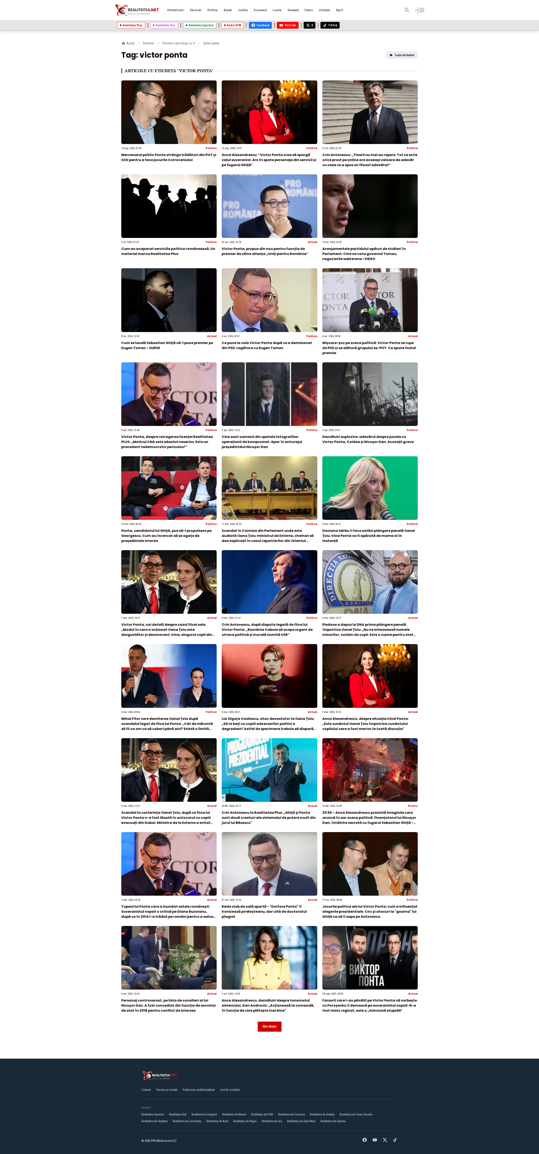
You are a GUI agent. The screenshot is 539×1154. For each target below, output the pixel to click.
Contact (146, 1089)
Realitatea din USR (262, 1114)
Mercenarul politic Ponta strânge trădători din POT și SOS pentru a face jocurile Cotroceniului (168, 157)
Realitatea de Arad (217, 1121)
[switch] (419, 10)
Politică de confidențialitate (199, 1089)
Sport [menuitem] (339, 10)
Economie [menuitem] (260, 10)
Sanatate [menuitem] (293, 10)
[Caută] (407, 10)
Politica (211, 148)
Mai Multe (269, 1027)
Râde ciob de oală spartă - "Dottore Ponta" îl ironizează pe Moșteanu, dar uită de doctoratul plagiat (264, 911)
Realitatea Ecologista (204, 1114)
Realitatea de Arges (245, 1121)
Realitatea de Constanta (187, 1121)
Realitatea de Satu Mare (301, 1121)
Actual (312, 242)
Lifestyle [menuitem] (324, 10)
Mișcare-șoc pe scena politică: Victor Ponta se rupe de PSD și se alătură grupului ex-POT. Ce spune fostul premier (369, 347)
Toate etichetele (404, 55)
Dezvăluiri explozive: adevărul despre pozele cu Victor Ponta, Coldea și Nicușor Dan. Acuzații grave (368, 439)
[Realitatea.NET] (137, 10)
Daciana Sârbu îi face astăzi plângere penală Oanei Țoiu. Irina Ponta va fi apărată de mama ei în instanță (368, 535)
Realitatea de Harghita (154, 1121)
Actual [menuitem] (228, 10)
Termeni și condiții (166, 1089)
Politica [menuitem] (212, 10)
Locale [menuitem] (277, 10)
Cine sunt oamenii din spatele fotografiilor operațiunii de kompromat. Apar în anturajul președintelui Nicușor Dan (262, 441)
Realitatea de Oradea (322, 1114)
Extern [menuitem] (309, 10)
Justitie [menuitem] (243, 10)
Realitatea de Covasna (291, 1114)
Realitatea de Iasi (272, 1121)
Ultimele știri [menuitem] (175, 10)
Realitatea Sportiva (152, 1114)
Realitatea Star (178, 1114)
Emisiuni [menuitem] (195, 10)
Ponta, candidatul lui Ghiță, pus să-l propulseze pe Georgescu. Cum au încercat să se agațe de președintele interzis (166, 535)
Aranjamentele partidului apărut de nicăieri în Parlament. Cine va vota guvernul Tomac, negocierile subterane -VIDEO (364, 253)
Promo (413, 806)
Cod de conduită (230, 1089)
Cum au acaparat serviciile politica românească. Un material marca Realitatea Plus (168, 251)
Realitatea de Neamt (234, 1114)
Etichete (148, 43)
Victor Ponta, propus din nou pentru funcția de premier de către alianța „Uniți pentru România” (265, 251)
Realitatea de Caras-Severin (356, 1114)
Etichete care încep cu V (178, 43)
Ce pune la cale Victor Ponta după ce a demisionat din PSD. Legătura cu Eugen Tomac (267, 345)
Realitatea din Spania (333, 1121)
